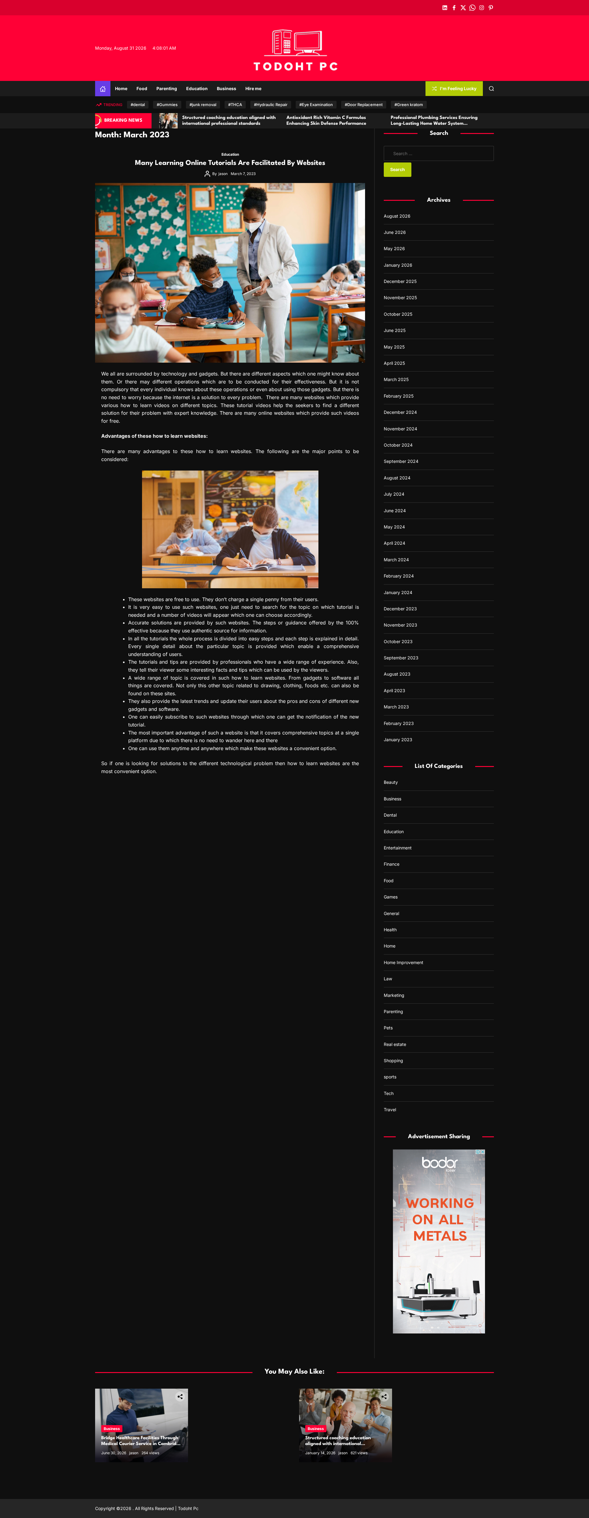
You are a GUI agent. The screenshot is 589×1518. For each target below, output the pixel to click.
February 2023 (399, 723)
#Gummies (167, 104)
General (391, 913)
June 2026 (395, 232)
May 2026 (394, 248)
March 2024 (396, 559)
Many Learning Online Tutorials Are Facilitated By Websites (230, 163)
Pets (388, 1028)
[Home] (102, 88)
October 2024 (398, 445)
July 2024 (394, 494)
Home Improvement (403, 962)
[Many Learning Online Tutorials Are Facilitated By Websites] (230, 273)
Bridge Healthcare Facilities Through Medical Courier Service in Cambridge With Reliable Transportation (141, 1444)
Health (390, 929)
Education (197, 88)
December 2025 (400, 281)
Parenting (166, 88)
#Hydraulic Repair (270, 104)
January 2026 (398, 265)
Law (388, 978)
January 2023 (398, 739)
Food (142, 88)
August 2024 (397, 477)
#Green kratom (409, 104)
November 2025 (400, 297)
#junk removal (203, 104)
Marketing (394, 995)
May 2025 (394, 346)
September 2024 (401, 461)
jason (223, 173)
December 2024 (400, 412)
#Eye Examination (316, 104)
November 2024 (400, 428)
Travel (390, 1109)
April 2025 (394, 363)
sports (390, 1077)
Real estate (395, 1044)
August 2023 (397, 674)
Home (121, 88)
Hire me (253, 88)
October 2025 (398, 314)
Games (391, 896)
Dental (390, 815)
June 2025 (395, 330)
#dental (138, 104)
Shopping (393, 1060)
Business (226, 88)
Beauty (391, 782)
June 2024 (395, 510)
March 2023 (396, 707)
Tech (389, 1093)
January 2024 (398, 592)
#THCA (235, 104)
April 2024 (394, 543)
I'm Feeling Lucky (458, 88)
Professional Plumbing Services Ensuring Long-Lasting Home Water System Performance (343, 124)
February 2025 (399, 396)
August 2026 (397, 216)
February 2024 (399, 575)
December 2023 (400, 608)
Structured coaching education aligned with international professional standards (338, 1444)
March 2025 (396, 379)
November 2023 (400, 625)
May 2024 (394, 526)
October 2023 (398, 641)
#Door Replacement (364, 104)
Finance (391, 864)
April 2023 (394, 690)
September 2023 (401, 657)
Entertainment (398, 847)
